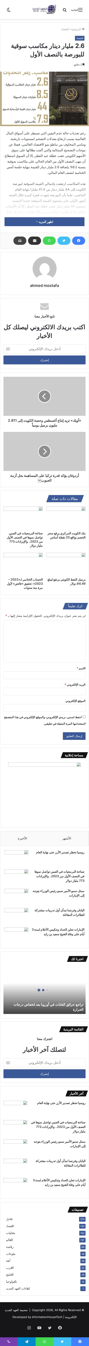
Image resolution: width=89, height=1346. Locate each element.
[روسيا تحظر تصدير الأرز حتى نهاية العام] (16, 858)
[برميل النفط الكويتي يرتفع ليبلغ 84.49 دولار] (66, 564)
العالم (9, 1240)
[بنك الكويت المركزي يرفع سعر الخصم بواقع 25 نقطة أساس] (66, 518)
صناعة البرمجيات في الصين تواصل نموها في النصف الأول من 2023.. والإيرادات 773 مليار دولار (59, 876)
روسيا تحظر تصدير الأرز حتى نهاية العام (60, 852)
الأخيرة (22, 838)
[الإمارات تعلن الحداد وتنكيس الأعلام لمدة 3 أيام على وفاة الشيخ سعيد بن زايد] (16, 935)
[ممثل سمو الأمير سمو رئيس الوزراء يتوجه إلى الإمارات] (16, 897)
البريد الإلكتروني (75, 684)
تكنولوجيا (11, 1281)
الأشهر (66, 838)
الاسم (81, 668)
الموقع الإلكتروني (75, 701)
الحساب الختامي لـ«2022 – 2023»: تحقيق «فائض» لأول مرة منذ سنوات (25, 583)
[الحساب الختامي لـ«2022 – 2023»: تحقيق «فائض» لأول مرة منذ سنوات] (23, 564)
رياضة (10, 1247)
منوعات (11, 1253)
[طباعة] (19, 241)
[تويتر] (63, 241)
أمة (8, 1260)
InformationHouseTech (47, 1317)
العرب (10, 1267)
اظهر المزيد (45, 222)
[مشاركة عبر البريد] (34, 241)
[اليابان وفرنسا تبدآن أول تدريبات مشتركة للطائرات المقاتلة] (16, 916)
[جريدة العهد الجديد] (44, 9)
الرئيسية (76, 29)
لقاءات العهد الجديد (18, 1288)
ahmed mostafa (44, 285)
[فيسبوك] (78, 241)
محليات (10, 1233)
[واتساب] (49, 241)
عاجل (9, 1219)
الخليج (10, 1274)
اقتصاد (65, 29)
